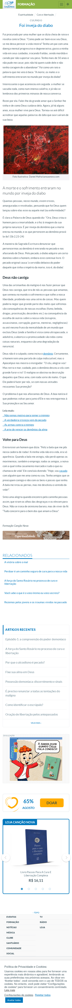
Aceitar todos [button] (14, 1000)
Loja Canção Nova (20, 822)
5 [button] (50, 889)
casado (63, 470)
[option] (36, 857)
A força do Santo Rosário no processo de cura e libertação (35, 651)
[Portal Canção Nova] (9, 4)
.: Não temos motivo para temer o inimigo (26, 415)
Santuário (12, 943)
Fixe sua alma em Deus (19, 672)
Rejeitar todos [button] (43, 994)
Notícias (11, 927)
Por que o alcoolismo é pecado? (25, 662)
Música (10, 932)
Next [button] (66, 857)
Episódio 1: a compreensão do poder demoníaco (35, 639)
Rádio (43, 922)
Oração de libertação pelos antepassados (31, 714)
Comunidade (13, 948)
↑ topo (36, 913)
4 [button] (43, 889)
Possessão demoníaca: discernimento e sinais (33, 681)
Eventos (11, 917)
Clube (9, 938)
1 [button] (22, 889)
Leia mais (9, 990)
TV (41, 917)
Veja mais (36, 723)
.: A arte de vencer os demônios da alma (25, 429)
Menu (61, 4)
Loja (42, 927)
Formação (12, 922)
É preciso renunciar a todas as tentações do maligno (32, 693)
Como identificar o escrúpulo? (24, 704)
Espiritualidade (25, 14)
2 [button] (29, 889)
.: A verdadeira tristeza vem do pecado (24, 420)
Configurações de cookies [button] (18, 994)
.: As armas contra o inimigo (18, 424)
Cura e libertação (45, 14)
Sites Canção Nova (68, 4)
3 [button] (36, 889)
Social (10, 953)
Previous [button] (5, 857)
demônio (48, 353)
